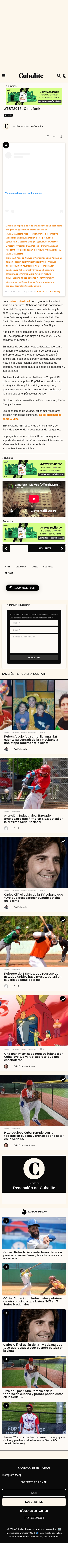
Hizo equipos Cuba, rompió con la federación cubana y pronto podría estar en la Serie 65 (34, 1136)
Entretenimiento (29, 733)
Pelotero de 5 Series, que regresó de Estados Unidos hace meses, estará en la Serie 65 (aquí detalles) (33, 977)
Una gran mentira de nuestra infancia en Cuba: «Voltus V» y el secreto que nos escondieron (33, 1057)
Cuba (35, 567)
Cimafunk (21, 567)
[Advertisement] (34, 36)
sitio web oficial (20, 301)
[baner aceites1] (34, 96)
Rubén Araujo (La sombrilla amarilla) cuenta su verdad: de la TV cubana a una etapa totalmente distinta (31, 740)
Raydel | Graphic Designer (50, 291)
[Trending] (63, 840)
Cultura (48, 567)
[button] (4, 76)
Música (9, 573)
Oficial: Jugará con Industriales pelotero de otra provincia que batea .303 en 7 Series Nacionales (32, 1301)
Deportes (15, 812)
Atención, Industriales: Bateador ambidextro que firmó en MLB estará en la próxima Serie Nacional (33, 819)
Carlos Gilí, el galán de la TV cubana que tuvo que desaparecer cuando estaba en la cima (33, 898)
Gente (42, 733)
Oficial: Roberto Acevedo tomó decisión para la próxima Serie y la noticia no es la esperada (32, 1255)
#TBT (7, 567)
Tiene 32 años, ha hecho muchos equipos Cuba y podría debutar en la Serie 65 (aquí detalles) (34, 1440)
